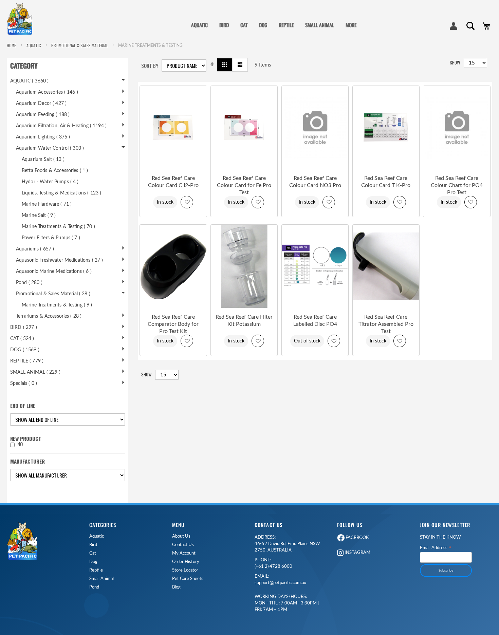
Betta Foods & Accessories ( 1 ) (55, 170)
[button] (187, 202)
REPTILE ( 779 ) (26, 361)
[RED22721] (173, 306)
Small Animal (101, 579)
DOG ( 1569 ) (24, 350)
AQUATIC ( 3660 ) (29, 81)
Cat (92, 553)
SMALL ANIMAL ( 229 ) (35, 372)
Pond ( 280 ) (29, 282)
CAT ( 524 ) (22, 338)
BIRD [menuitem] (224, 25)
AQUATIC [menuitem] (199, 25)
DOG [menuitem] (263, 25)
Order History (185, 562)
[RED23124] (315, 306)
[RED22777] (386, 167)
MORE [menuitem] (351, 25)
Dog (93, 562)
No (20, 444)
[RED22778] (244, 167)
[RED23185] (315, 167)
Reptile (96, 570)
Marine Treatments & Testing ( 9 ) (57, 305)
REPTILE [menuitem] (286, 25)
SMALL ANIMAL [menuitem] (319, 25)
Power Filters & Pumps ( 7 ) (51, 238)
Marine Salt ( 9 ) (39, 215)
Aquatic (96, 536)
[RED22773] (173, 167)
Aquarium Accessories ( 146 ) (47, 92)
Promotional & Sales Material (80, 45)
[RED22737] (244, 306)
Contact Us (183, 545)
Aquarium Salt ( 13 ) (43, 159)
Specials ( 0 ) (23, 383)
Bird (93, 545)
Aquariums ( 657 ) (35, 249)
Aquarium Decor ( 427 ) (41, 103)
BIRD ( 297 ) (23, 327)
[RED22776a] (456, 167)
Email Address (435, 548)
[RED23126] (386, 306)
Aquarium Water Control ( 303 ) (50, 148)
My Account (184, 553)
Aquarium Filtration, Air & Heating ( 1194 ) (61, 126)
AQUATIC (34, 45)
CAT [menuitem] (243, 25)
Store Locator (185, 570)
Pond (94, 587)
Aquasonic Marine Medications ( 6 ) (54, 271)
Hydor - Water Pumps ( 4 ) (50, 182)
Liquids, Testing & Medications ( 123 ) (61, 193)
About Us (181, 536)
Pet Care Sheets (187, 579)
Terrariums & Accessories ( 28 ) (48, 316)
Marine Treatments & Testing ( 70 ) (58, 226)
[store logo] (22, 19)
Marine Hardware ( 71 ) (47, 204)
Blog (176, 587)
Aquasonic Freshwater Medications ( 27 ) (59, 260)
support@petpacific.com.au (280, 579)
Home (12, 45)
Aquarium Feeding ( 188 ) (43, 114)
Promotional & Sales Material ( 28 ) (53, 294)
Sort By (149, 65)
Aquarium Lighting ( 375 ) (43, 137)
